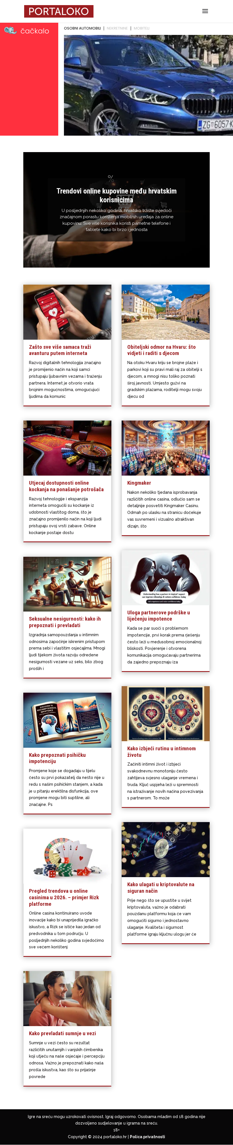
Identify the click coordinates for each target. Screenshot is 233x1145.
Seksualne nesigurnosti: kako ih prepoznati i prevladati (65, 622)
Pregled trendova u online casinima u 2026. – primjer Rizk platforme (64, 897)
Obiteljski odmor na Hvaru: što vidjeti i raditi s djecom (161, 350)
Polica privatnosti (147, 1137)
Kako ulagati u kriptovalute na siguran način (160, 887)
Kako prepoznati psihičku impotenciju (57, 758)
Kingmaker (139, 483)
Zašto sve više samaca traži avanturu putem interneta (60, 350)
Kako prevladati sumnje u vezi (62, 1033)
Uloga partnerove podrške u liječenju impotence (158, 615)
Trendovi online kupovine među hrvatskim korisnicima (117, 195)
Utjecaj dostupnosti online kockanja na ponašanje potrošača (66, 486)
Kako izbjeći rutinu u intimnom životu (161, 751)
